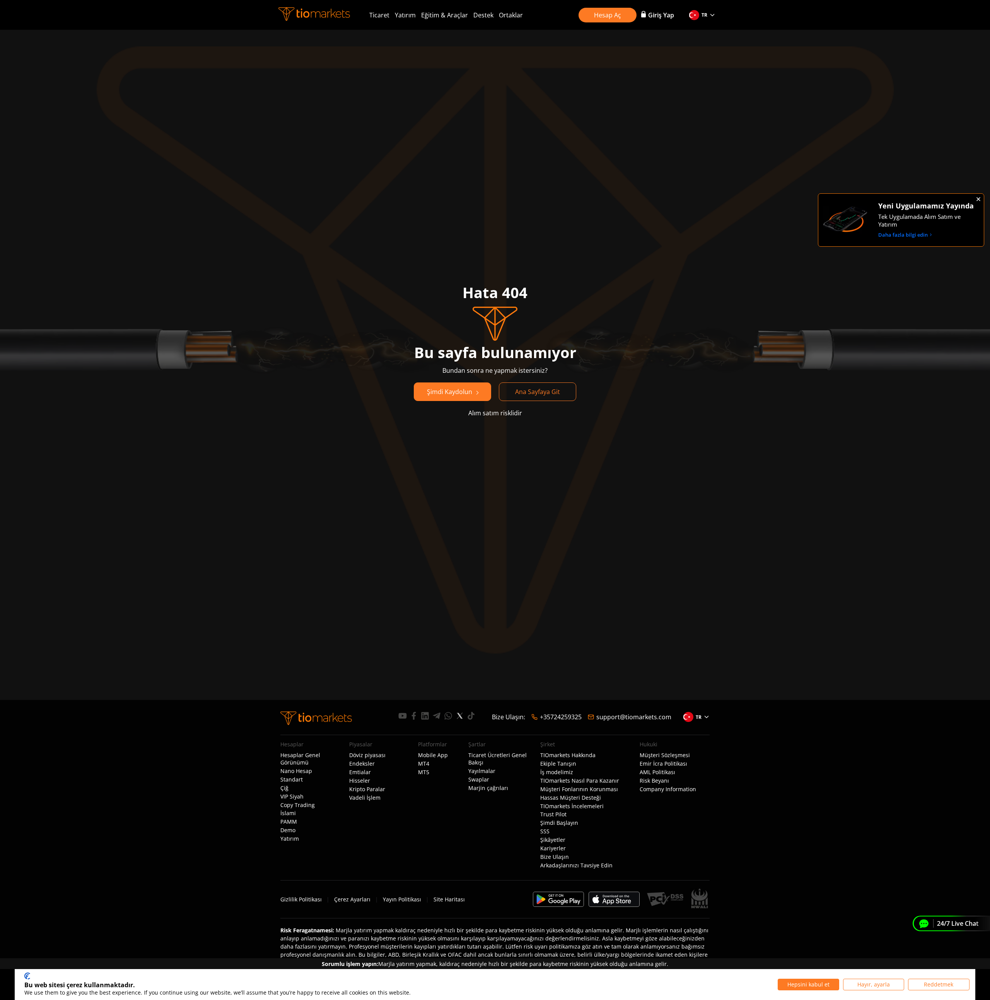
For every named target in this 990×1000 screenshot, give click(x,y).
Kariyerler (553, 848)
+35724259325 (561, 717)
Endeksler (362, 763)
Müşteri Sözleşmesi (665, 755)
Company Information (668, 789)
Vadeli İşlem (365, 797)
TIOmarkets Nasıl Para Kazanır (579, 780)
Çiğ (284, 788)
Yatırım (405, 15)
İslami (288, 813)
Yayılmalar (481, 771)
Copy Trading (297, 805)
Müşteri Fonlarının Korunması (579, 789)
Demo (287, 830)
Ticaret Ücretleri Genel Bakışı (497, 759)
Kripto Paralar (367, 789)
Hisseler (359, 780)
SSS (545, 831)
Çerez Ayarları (352, 899)
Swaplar (478, 779)
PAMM (288, 821)
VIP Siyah (292, 796)
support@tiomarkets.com (633, 717)
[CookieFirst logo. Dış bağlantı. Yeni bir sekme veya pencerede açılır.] (27, 976)
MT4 (423, 763)
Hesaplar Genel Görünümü (300, 759)
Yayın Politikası (402, 899)
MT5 (423, 772)
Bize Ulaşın (554, 856)
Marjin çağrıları (488, 788)
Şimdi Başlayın (559, 822)
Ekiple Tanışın (558, 763)
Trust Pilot (553, 814)
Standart (291, 779)
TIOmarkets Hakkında (568, 755)
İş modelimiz (556, 772)
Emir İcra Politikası (663, 763)
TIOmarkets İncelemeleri (572, 806)
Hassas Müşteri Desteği (570, 797)
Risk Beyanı (654, 780)
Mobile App (433, 755)
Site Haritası (449, 899)
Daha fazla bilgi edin (903, 234)
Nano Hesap (296, 771)
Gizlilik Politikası (301, 899)
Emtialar (360, 772)
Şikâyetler (552, 839)
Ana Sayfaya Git (537, 391)
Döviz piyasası (367, 755)
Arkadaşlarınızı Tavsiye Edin (576, 865)
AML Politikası (657, 772)
